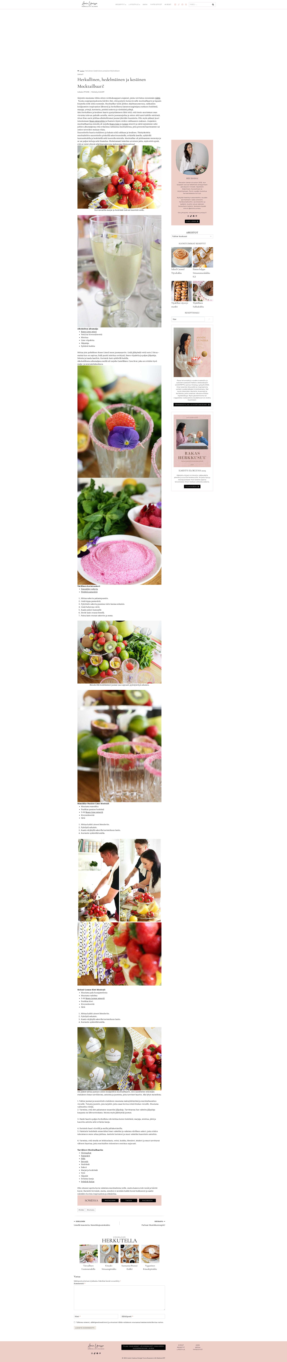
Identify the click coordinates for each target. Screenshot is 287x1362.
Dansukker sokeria (89, 589)
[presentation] (88, 1254)
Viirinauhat (86, 1153)
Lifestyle (181, 1349)
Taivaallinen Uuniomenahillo (88, 1267)
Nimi (78, 1316)
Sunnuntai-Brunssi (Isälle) (129, 1267)
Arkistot (192, 232)
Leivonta (91, 1210)
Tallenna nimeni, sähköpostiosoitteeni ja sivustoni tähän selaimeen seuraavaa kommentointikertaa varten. (120, 1322)
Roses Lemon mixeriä (95, 998)
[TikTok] (179, 4)
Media (198, 1347)
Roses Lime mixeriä (94, 812)
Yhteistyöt (156, 4)
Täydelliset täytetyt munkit (179, 305)
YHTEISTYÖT (198, 1349)
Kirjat (168, 4)
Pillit (83, 1158)
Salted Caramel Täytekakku (177, 271)
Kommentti (79, 1283)
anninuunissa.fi (201, 212)
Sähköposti (127, 1316)
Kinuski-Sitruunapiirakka (109, 1267)
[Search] (209, 319)
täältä (157, 98)
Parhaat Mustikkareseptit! (153, 1223)
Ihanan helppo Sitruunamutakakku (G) (201, 273)
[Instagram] (175, 4)
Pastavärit (85, 1156)
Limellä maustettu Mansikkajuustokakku (92, 1223)
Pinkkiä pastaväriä (89, 592)
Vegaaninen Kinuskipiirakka (150, 1267)
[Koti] (78, 71)
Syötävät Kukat (87, 1181)
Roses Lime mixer (89, 332)
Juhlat (80, 74)
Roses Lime (115, 124)
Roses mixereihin (97, 121)
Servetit (84, 1161)
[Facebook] (182, 4)
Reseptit (181, 1347)
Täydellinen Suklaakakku (198, 305)
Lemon (125, 124)
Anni (145, 4)
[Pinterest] (186, 4)
